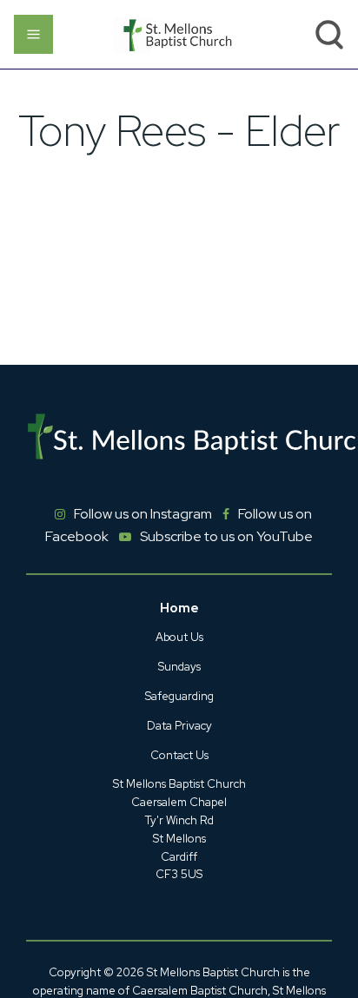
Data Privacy (179, 725)
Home (179, 608)
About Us (179, 637)
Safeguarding (179, 696)
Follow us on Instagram (143, 514)
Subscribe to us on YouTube (226, 536)
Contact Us (179, 755)
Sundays (179, 666)
